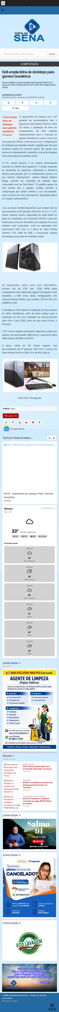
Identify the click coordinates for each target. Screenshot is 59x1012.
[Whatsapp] (8, 102)
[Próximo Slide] (54, 438)
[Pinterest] (33, 422)
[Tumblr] (39, 422)
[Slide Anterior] (49, 438)
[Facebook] (22, 102)
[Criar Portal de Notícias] (52, 1007)
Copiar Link (11, 416)
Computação (29, 64)
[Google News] (50, 102)
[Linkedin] (26, 422)
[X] (36, 102)
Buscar (52, 54)
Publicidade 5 (12, 923)
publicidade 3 (11, 815)
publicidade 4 (11, 855)
